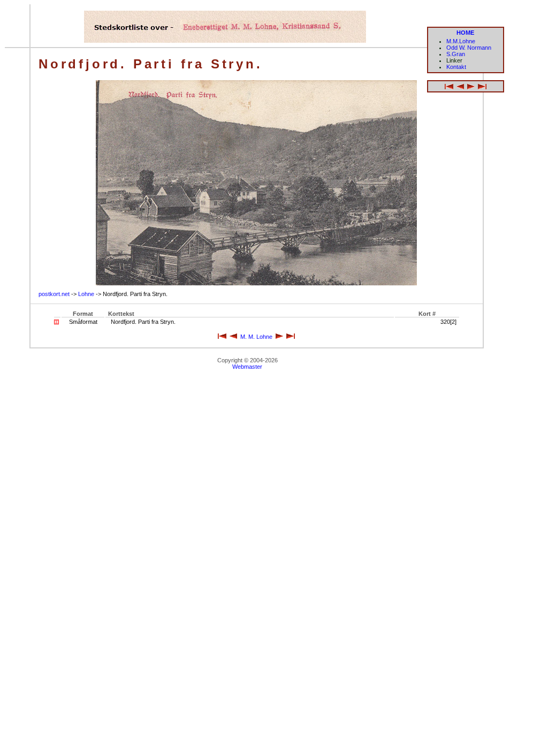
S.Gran (455, 54)
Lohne (86, 294)
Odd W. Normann (468, 47)
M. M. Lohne (256, 336)
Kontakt (456, 67)
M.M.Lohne (460, 41)
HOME (465, 32)
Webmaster (247, 366)
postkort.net (54, 294)
